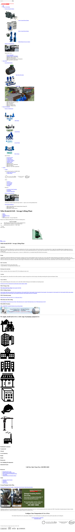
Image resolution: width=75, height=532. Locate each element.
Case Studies (9, 184)
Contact (4, 167)
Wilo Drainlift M (38, 292)
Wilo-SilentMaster (3, 301)
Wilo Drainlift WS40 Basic (18, 293)
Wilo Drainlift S (32, 292)
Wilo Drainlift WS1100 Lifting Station (7, 293)
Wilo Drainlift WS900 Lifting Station (66, 292)
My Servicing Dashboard (9, 204)
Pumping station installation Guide (9, 472)
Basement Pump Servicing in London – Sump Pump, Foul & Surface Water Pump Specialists (16, 487)
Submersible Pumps (6, 215)
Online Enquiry (9, 173)
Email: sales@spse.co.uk (11, 172)
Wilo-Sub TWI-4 (3, 297)
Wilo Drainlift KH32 (11, 292)
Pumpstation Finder (37, 518)
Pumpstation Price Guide (7, 471)
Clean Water (5, 60)
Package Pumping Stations (9, 8)
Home (4, 213)
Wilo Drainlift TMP (3, 292)
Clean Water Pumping (8, 62)
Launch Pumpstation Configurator (37, 517)
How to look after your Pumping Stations (10, 473)
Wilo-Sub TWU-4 (19, 297)
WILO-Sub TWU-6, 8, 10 (11, 297)
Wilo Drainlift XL (50, 292)
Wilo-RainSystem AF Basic (11, 301)
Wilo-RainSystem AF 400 (41, 301)
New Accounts (9, 182)
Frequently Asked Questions (12, 189)
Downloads (9, 190)
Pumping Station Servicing (9, 43)
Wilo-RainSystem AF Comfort (22, 301)
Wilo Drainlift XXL (56, 292)
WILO (4, 216)
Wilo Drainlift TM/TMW (16, 287)
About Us (8, 181)
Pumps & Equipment (6, 106)
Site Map (8, 185)
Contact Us (5, 481)
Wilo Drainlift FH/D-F (25, 292)
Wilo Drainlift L (44, 292)
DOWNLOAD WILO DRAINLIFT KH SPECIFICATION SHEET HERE (13, 283)
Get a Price (3, 241)
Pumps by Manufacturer (9, 108)
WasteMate (35, 293)
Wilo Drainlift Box (18, 292)
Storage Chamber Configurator (12, 55)
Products (4, 214)
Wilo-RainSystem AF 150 (31, 301)
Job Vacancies (9, 183)
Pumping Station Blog (11, 191)
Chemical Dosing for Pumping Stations (9, 475)
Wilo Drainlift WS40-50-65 (28, 293)
